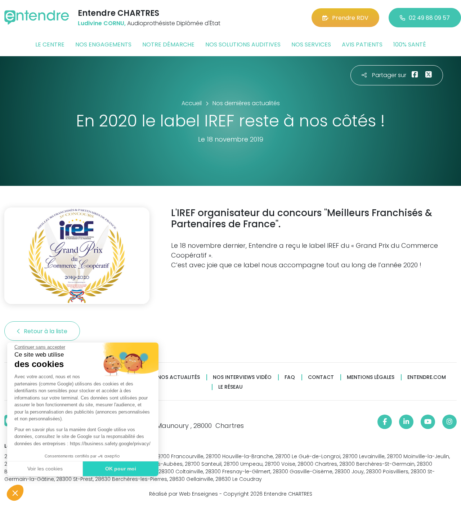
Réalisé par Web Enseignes (183, 493)
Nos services (311, 44)
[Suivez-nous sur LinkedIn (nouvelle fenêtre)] (406, 422)
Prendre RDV (350, 18)
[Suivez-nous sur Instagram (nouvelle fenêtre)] (449, 422)
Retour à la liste (46, 331)
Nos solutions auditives (243, 44)
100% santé (409, 44)
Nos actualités (178, 377)
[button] (15, 492)
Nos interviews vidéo (242, 377)
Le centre (49, 44)
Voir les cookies (45, 469)
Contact (321, 377)
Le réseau (230, 387)
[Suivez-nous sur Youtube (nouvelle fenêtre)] (428, 422)
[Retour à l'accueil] (36, 17)
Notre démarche (168, 44)
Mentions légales (370, 377)
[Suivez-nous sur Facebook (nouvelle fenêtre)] (384, 422)
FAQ (290, 377)
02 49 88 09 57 (429, 18)
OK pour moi (120, 469)
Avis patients (362, 44)
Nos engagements (103, 44)
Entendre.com (426, 377)
